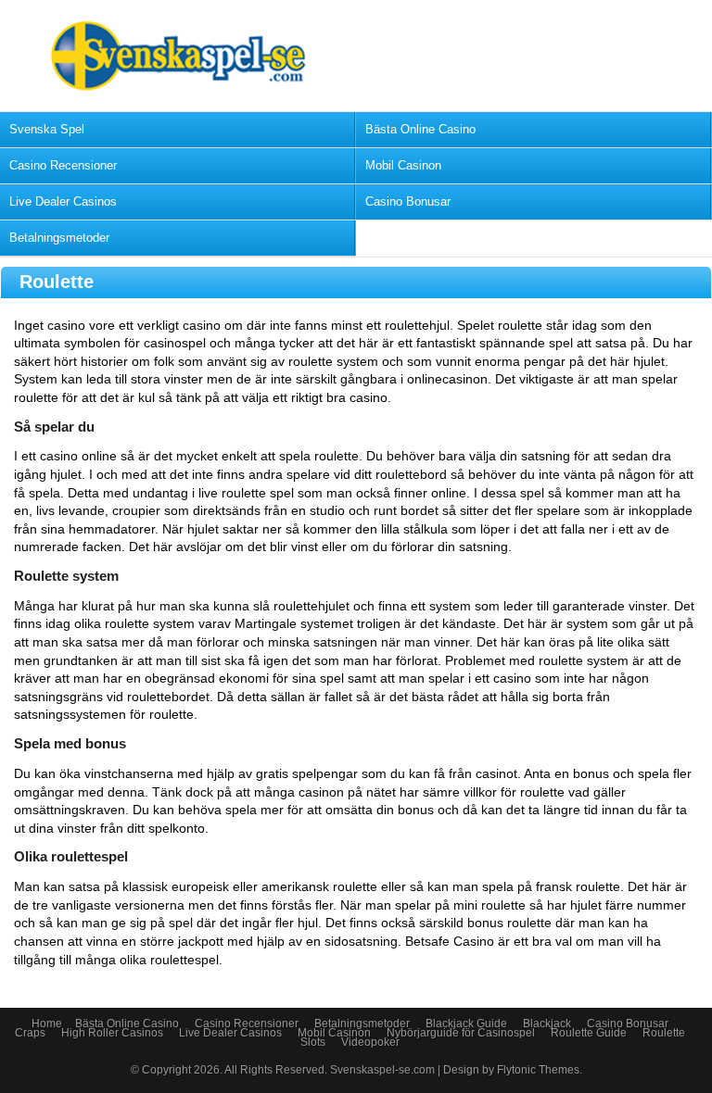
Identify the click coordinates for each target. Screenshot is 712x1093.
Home (47, 1023)
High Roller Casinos (112, 1032)
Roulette (663, 1032)
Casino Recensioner (63, 165)
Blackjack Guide (466, 1023)
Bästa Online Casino (420, 129)
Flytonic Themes (538, 1069)
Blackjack (547, 1023)
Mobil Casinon (403, 165)
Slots (312, 1042)
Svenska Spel (46, 129)
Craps (30, 1032)
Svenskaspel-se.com (384, 1069)
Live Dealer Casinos (63, 201)
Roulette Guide (589, 1032)
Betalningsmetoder (59, 238)
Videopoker (370, 1042)
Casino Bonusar (408, 201)
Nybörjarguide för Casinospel (461, 1032)
